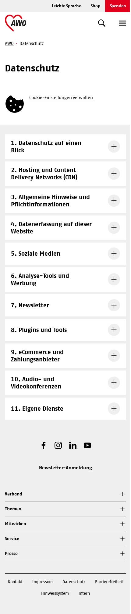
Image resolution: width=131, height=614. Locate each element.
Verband (13, 493)
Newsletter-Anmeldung (65, 467)
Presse (11, 553)
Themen (13, 508)
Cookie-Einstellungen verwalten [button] (61, 97)
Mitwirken (15, 523)
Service (12, 538)
